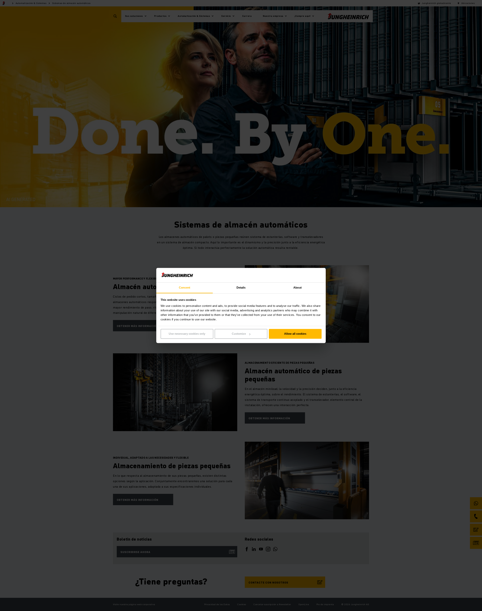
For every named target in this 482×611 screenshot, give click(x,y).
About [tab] (297, 287)
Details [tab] (241, 287)
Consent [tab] (184, 287)
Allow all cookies (295, 333)
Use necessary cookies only (187, 333)
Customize (239, 333)
